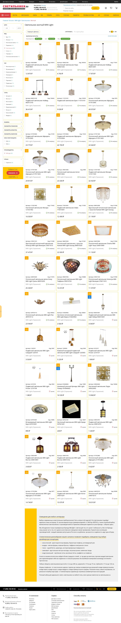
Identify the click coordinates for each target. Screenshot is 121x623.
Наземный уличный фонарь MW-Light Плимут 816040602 (70, 387)
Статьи (53, 615)
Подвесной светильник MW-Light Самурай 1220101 (37, 352)
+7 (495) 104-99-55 (46, 9)
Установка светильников (57, 600)
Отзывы (41, 1)
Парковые (9, 80)
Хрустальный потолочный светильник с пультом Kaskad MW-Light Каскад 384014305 (102, 209)
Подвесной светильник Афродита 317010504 (69, 137)
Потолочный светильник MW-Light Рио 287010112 (40, 316)
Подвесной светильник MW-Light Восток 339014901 (37, 459)
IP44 (8, 144)
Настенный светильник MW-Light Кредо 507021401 (71, 423)
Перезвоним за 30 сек (69, 5)
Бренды (75, 1)
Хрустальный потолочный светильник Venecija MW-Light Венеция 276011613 (39, 244)
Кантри (8, 110)
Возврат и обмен (55, 604)
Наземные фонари (11, 72)
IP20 (8, 141)
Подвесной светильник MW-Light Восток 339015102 (69, 459)
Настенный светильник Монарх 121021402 (37, 209)
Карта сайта (32, 609)
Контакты (85, 1)
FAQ (52, 609)
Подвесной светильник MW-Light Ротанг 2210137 (100, 352)
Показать (11, 173)
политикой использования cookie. (83, 616)
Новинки (31, 606)
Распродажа (32, 604)
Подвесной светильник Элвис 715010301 (67, 209)
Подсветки (9, 45)
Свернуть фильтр (33, 32)
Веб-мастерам (55, 606)
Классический (10, 112)
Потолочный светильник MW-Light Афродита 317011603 (38, 173)
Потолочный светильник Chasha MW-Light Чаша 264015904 (102, 244)
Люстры (9, 39)
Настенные (9, 77)
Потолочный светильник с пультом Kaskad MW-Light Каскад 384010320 (70, 244)
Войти (116, 1)
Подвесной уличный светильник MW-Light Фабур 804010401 (102, 316)
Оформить (112, 589)
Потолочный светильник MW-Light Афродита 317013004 (38, 495)
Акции (30, 608)
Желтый (51, 39)
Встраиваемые (10, 69)
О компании (33, 596)
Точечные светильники (13, 56)
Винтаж (8, 98)
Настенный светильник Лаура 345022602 (99, 387)
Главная (5, 20)
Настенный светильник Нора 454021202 (67, 66)
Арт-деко (9, 96)
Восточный (9, 101)
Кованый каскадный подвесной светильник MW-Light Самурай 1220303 (71, 352)
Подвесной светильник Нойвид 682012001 (100, 66)
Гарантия (21, 1)
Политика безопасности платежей (82, 608)
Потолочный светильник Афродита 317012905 (101, 101)
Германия (9, 162)
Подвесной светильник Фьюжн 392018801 (37, 66)
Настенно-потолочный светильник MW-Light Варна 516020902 (69, 316)
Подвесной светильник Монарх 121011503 (100, 173)
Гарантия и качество (56, 602)
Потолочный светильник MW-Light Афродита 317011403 (101, 137)
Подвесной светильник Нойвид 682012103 (37, 101)
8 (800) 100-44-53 (45, 7)
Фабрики (31, 600)
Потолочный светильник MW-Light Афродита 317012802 (101, 459)
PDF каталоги (54, 618)
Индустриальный (11, 107)
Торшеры (9, 53)
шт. (100, 589)
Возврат (31, 1)
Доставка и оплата (8, 1)
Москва (44, 5)
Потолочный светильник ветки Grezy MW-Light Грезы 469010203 (39, 280)
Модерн (8, 115)
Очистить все (112, 36)
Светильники (25, 20)
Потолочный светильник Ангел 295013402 (68, 173)
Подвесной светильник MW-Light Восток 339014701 (100, 423)
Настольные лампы (12, 42)
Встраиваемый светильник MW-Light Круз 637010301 (39, 423)
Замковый (9, 104)
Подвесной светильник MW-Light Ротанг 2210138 (37, 387)
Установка (52, 1)
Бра (8, 37)
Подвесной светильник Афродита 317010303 (38, 137)
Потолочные (10, 86)
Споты (8, 51)
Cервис (54, 596)
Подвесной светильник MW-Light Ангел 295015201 (71, 495)
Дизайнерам (64, 1)
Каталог (7, 15)
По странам (32, 602)
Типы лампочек (55, 617)
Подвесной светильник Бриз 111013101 (71, 101)
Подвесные (10, 83)
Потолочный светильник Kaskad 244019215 (100, 495)
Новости (53, 613)
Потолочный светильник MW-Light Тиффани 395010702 (69, 280)
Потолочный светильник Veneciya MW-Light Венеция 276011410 (103, 280)
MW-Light (18, 20)
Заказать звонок (22, 589)
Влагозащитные (10, 66)
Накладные (9, 75)
